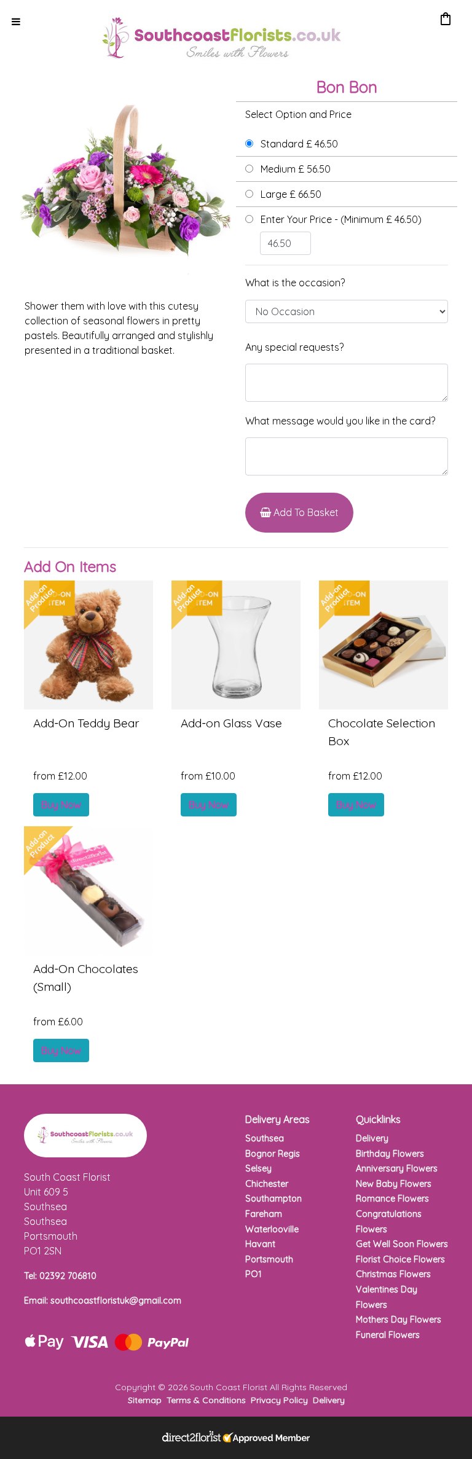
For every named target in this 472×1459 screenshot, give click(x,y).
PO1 (253, 1274)
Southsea (264, 1138)
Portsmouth (269, 1259)
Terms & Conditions (206, 1400)
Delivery (372, 1138)
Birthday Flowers (390, 1153)
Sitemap (145, 1400)
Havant (260, 1244)
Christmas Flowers (393, 1274)
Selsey (258, 1168)
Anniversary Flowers (397, 1168)
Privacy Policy (279, 1400)
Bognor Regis (272, 1153)
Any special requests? (294, 347)
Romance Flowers (392, 1198)
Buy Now (61, 805)
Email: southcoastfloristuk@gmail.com (102, 1300)
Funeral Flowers (388, 1334)
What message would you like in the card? (340, 421)
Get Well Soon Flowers (402, 1244)
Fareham (263, 1213)
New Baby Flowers (393, 1183)
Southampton (273, 1198)
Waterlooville (272, 1229)
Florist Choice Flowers (400, 1259)
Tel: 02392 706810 (60, 1275)
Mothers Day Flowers (398, 1319)
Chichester (266, 1183)
